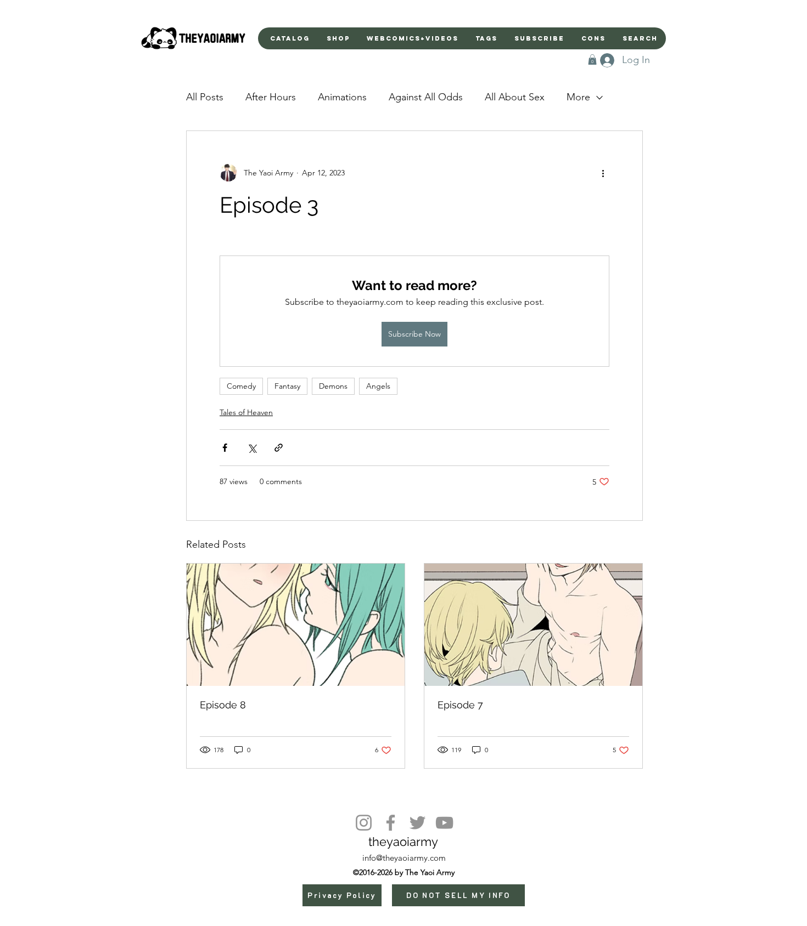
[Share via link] (278, 447)
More (578, 97)
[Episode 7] (533, 625)
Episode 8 (223, 705)
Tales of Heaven (246, 412)
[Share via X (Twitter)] (251, 447)
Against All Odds (426, 97)
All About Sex (515, 97)
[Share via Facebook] (225, 447)
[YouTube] (444, 822)
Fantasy (287, 386)
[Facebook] (390, 822)
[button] (592, 59)
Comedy (241, 386)
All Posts (204, 97)
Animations (342, 97)
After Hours (270, 97)
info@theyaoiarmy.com (404, 858)
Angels (378, 386)
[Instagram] (363, 822)
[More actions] (602, 172)
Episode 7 (460, 705)
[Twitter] (417, 822)
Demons (333, 386)
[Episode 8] (296, 625)
